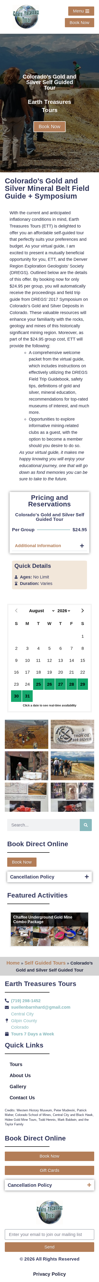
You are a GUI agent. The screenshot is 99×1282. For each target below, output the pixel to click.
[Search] (86, 825)
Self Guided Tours (45, 963)
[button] (49, 546)
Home (13, 963)
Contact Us (22, 1097)
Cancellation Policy (32, 876)
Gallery (18, 1086)
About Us (20, 1075)
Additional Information (38, 545)
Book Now (49, 126)
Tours (16, 1064)
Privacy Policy (49, 1274)
